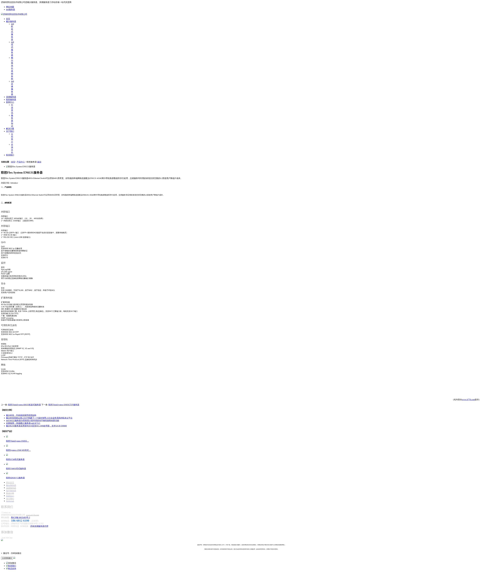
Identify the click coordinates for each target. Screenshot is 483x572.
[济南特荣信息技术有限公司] (14, 14)
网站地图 (10, 7)
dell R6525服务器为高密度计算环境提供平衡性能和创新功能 (32, 420)
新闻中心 (10, 102)
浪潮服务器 (11, 97)
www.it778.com (468, 399)
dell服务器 (10, 9)
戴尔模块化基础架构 (12, 68)
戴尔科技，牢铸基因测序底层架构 (21, 415)
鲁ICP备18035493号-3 (20, 517)
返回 (39, 162)
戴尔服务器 (11, 21)
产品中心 (21, 162)
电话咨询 (12, 568)
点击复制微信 (7, 558)
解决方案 (10, 129)
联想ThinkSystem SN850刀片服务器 (63, 405)
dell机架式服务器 (12, 32)
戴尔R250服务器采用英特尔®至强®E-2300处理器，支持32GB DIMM (36, 426)
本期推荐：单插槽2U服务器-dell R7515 (23, 423)
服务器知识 (12, 120)
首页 (8, 19)
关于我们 (10, 131)
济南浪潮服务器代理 (39, 526)
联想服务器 (11, 99)
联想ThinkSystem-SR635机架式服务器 (24, 405)
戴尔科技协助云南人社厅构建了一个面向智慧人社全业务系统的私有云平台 (39, 418)
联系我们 (10, 155)
